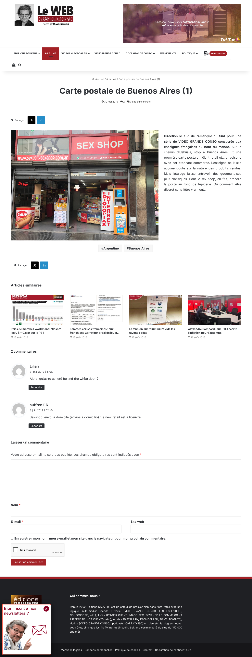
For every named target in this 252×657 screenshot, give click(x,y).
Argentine (111, 248)
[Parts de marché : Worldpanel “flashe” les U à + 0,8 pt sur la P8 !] (37, 310)
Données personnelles (98, 649)
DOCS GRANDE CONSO (139, 53)
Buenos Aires (139, 248)
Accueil (99, 79)
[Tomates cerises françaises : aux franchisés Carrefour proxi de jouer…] (96, 310)
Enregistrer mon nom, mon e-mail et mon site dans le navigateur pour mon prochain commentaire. (90, 538)
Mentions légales (71, 649)
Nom (16, 505)
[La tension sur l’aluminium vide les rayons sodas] (155, 310)
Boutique (188, 53)
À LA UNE (50, 53)
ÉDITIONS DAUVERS (25, 53)
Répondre (37, 387)
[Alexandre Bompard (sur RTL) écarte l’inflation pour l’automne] (214, 310)
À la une (111, 79)
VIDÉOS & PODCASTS (74, 53)
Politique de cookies (127, 649)
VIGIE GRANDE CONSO (107, 53)
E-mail (17, 522)
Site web (137, 522)
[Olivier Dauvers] (44, 15)
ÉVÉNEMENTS (168, 53)
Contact (147, 649)
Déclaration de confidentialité (173, 649)
